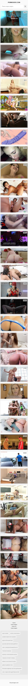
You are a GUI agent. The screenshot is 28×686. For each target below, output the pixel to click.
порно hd (14, 626)
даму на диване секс (7, 665)
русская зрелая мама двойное (10, 644)
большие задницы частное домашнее (11, 668)
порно (14, 623)
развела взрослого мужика (9, 637)
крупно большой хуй (7, 640)
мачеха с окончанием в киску (9, 654)
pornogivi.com (14, 2)
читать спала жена (15, 633)
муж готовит (5, 633)
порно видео (14, 624)
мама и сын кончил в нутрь (9, 661)
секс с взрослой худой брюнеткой (10, 672)
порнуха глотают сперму (8, 658)
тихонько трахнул (6, 651)
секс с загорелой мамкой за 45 (10, 647)
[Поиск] (25, 6)
